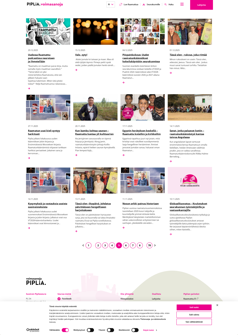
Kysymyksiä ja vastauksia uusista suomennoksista (47, 205)
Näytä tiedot (148, 330)
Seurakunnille (153, 4)
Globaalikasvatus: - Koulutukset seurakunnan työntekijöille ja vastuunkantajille (188, 207)
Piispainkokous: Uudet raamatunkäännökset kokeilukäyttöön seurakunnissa (141, 58)
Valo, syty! (81, 54)
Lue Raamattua (131, 4)
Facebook (67, 298)
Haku (171, 4)
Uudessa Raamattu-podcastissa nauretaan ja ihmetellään (41, 58)
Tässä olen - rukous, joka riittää (188, 54)
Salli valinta (194, 315)
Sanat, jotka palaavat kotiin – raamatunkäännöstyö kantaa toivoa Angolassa (187, 134)
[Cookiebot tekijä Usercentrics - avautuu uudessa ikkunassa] (33, 330)
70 (149, 245)
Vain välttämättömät (194, 322)
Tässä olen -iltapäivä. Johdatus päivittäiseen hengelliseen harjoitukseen (93, 207)
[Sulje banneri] (217, 305)
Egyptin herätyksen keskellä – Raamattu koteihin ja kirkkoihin (141, 132)
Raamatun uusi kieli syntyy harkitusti (44, 132)
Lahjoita (205, 6)
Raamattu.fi (190, 298)
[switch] (90, 330)
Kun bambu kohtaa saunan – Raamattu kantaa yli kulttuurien (94, 132)
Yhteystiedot (126, 298)
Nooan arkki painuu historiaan (140, 203)
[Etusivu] (45, 4)
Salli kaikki (194, 307)
